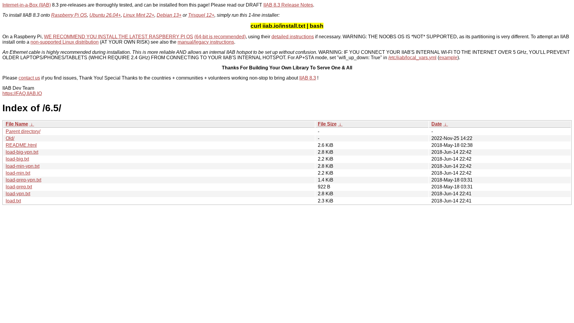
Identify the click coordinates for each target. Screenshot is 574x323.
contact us (29, 77)
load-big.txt (17, 159)
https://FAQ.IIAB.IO (22, 93)
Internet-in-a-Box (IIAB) (26, 4)
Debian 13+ (169, 15)
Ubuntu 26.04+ (105, 15)
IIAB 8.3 (307, 77)
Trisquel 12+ (201, 15)
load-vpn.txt (18, 193)
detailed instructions (292, 36)
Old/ (10, 138)
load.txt (13, 200)
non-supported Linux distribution (64, 42)
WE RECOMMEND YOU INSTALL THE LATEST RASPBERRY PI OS (118, 36)
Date (436, 124)
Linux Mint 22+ (138, 15)
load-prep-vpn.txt (23, 179)
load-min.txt (18, 173)
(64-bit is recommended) (220, 36)
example (448, 57)
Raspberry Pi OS (69, 15)
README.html (21, 145)
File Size (327, 124)
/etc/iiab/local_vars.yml (412, 57)
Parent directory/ (23, 131)
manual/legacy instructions (206, 42)
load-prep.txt (19, 186)
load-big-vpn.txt (22, 152)
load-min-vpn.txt (22, 166)
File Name (17, 124)
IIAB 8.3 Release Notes (288, 4)
